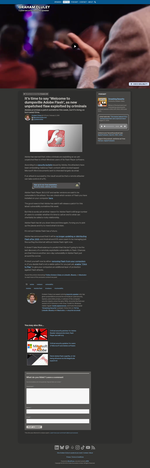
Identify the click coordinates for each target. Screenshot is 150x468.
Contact (83, 2)
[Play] (102, 126)
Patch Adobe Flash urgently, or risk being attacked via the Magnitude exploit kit (62, 358)
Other (121, 135)
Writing (66, 2)
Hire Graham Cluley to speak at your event (69, 453)
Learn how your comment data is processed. (64, 433)
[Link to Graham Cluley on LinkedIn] (57, 447)
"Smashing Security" (49, 308)
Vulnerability (49, 284)
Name (28, 407)
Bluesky (73, 275)
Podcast (74, 2)
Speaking (57, 2)
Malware (39, 284)
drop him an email (73, 310)
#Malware (48, 288)
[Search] (95, 2)
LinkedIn (45, 310)
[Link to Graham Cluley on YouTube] (88, 447)
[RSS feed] (93, 447)
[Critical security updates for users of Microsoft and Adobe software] (37, 346)
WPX (87, 461)
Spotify (111, 135)
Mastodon (82, 275)
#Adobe (28, 288)
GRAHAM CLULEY (34, 7)
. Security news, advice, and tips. (45, 186)
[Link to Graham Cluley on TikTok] (83, 447)
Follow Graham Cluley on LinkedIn (58, 275)
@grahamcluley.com (40, 117)
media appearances (59, 306)
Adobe (32, 284)
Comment (30, 386)
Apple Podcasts (103, 135)
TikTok (76, 308)
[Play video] (75, 46)
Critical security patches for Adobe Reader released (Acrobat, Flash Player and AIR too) (63, 333)
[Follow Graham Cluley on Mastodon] (67, 447)
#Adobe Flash (38, 288)
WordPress (71, 461)
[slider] (109, 126)
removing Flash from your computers (68, 261)
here (51, 198)
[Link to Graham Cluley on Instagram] (78, 447)
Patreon (100, 140)
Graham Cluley (25, 2)
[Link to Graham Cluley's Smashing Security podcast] (72, 447)
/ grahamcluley (38, 119)
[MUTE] (121, 126)
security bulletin (45, 165)
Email (28, 417)
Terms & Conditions (78, 457)
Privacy (68, 457)
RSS (116, 135)
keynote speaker (72, 294)
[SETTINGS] (125, 126)
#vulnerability (59, 288)
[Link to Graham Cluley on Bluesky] (62, 447)
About (90, 2)
